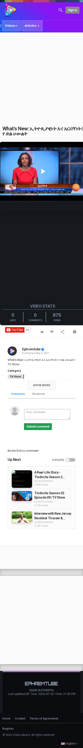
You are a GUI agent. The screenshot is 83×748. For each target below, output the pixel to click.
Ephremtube (31, 349)
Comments (18, 393)
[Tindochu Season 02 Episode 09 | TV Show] (22, 496)
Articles (31, 25)
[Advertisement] (41, 76)
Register (8, 728)
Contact (20, 718)
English (70, 743)
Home (6, 718)
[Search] (60, 10)
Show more (41, 385)
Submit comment (38, 426)
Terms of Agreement (44, 718)
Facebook (38, 393)
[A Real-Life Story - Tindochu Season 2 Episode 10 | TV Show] (22, 479)
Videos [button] (10, 25)
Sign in (72, 10)
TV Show (15, 376)
